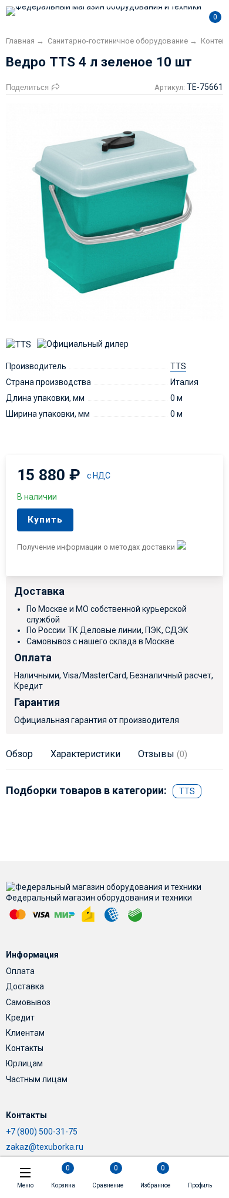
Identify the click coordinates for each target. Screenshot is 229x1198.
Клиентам (25, 1033)
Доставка (25, 986)
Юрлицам (24, 1063)
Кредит (20, 1017)
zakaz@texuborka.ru (44, 1147)
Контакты (24, 1048)
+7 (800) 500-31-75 (42, 1131)
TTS (178, 366)
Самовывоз (28, 1002)
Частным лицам (37, 1079)
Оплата (20, 971)
